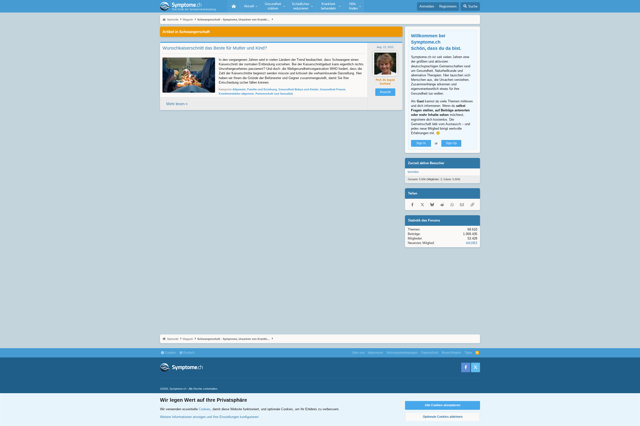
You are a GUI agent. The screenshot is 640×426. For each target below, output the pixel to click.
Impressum (375, 352)
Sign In (421, 143)
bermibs (413, 172)
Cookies (170, 352)
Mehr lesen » (177, 104)
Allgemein (239, 89)
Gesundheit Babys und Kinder (298, 89)
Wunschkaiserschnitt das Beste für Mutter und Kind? (214, 48)
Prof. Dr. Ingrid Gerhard (385, 81)
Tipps (468, 352)
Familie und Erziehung (262, 89)
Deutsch (188, 352)
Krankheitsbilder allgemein (236, 93)
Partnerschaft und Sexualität (274, 93)
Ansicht (385, 92)
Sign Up (451, 143)
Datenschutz (429, 352)
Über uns (358, 352)
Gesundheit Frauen (333, 89)
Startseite (234, 6)
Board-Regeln (451, 352)
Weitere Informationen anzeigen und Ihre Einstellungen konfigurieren (209, 417)
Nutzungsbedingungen (402, 352)
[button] (250, 6)
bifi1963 (471, 243)
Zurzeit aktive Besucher (426, 163)
